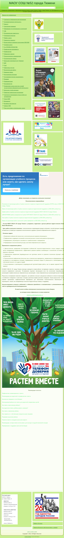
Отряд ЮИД (7, 99)
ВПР (5, 63)
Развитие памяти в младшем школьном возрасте (14, 419)
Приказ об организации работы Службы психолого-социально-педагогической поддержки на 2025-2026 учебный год (31, 209)
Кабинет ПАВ (7, 105)
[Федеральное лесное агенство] (39, 29)
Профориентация (8, 81)
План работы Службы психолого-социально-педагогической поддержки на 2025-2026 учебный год (27, 217)
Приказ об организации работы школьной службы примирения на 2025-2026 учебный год (24, 220)
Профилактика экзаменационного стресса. (13, 393)
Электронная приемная (10, 26)
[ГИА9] (41, 155)
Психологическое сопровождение (12, 56)
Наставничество (8, 83)
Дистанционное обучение (10, 74)
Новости (6, 24)
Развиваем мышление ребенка (10, 417)
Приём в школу (8, 38)
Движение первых (8, 72)
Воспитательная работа (10, 70)
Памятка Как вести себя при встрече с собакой (45, 527)
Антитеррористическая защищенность (13, 77)
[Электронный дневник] (41, 146)
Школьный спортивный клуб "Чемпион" (14, 60)
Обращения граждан (9, 54)
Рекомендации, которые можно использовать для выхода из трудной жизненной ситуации (25, 422)
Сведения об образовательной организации (15, 19)
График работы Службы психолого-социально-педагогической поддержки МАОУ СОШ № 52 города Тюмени (29, 211)
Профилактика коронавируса (11, 49)
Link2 (32, 531)
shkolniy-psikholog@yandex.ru (35, 295)
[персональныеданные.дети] (43, 129)
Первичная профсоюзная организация (13, 92)
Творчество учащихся (9, 40)
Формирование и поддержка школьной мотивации (14, 425)
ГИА (5, 31)
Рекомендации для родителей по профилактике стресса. (16, 396)
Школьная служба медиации (11, 90)
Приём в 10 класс (38, 523)
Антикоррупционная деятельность (12, 22)
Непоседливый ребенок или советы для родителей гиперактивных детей (20, 402)
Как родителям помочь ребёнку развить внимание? (15, 408)
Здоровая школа (8, 44)
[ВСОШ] (44, 166)
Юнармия (6, 79)
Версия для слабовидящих (9, 15)
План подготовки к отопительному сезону (14, 108)
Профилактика (7, 51)
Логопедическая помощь (10, 58)
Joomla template (28, 536)
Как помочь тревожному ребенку (10, 411)
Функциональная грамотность (11, 33)
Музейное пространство (10, 103)
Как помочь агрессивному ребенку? (11, 405)
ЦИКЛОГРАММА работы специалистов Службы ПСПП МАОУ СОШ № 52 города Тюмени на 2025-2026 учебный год (31, 214)
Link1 (28, 531)
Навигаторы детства (9, 67)
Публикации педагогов (9, 35)
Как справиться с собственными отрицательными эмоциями (17, 414)
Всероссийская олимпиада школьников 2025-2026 (16, 42)
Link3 (35, 531)
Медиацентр (7, 101)
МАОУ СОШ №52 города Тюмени (32, 3)
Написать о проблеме (11, 190)
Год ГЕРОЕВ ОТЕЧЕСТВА (11, 47)
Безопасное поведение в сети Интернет (12, 399)
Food (5, 65)
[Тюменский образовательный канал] (44, 43)
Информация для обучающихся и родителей (15, 28)
